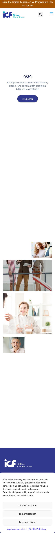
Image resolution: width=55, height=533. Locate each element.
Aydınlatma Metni (17, 529)
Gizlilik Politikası (37, 529)
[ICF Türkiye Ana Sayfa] (14, 14)
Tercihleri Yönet (27, 522)
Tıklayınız (27, 5)
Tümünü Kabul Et (27, 505)
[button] (40, 14)
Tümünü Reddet (27, 513)
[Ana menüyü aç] (51, 14)
